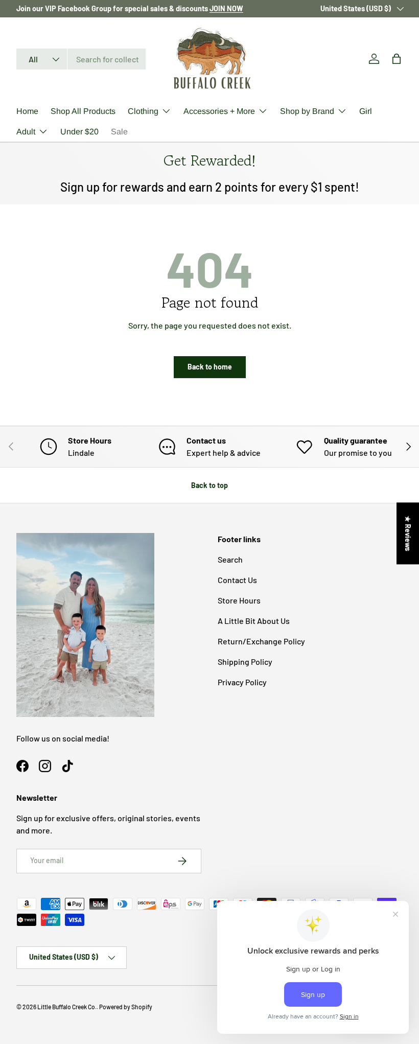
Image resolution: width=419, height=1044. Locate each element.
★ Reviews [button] (408, 533)
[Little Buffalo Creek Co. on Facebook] (22, 766)
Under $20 (79, 131)
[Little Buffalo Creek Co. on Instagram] (45, 766)
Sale (119, 131)
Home (27, 111)
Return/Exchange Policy (261, 641)
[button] (396, 59)
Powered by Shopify (125, 1006)
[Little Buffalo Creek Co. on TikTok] (67, 766)
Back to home (210, 366)
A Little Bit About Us (254, 620)
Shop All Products (83, 111)
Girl (365, 111)
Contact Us (237, 580)
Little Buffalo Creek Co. (67, 1006)
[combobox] (81, 59)
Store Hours (239, 600)
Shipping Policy (245, 661)
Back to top (209, 485)
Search (230, 559)
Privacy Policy (242, 682)
